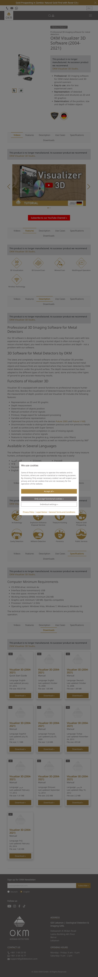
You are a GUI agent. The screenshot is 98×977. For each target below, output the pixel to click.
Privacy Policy (28, 512)
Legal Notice (41, 512)
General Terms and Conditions (62, 512)
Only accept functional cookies (48, 498)
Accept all (48, 491)
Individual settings (48, 504)
